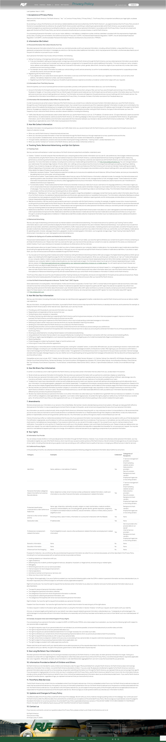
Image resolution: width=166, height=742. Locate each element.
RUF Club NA (65, 4)
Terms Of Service (82, 739)
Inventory (42, 4)
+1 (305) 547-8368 (122, 5)
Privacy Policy (92, 739)
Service (57, 4)
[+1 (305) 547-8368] (116, 5)
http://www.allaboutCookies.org (110, 162)
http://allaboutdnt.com (37, 292)
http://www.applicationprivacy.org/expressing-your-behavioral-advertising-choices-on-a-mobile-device (74, 263)
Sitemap (72, 739)
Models (49, 4)
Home (36, 4)
